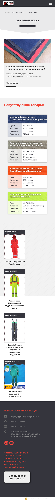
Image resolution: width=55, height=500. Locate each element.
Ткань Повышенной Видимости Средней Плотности (25, 195)
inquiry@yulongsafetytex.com (25, 416)
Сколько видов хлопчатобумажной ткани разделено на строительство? (25, 68)
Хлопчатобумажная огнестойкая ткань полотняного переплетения (26, 144)
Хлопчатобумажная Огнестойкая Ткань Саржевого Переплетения (26, 170)
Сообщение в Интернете (17, 477)
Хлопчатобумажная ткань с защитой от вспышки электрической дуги (28, 118)
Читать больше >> (14, 83)
